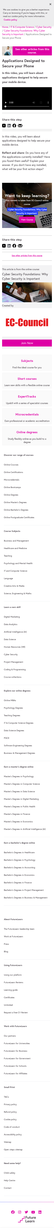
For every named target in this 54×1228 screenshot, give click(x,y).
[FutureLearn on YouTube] (33, 1212)
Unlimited (8, 1005)
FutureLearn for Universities (17, 1043)
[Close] (50, 4)
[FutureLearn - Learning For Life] (27, 1219)
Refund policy (10, 1112)
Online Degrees (11, 494)
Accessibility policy (13, 1134)
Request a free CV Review (16, 1012)
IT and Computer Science (15, 571)
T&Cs (6, 1096)
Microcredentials (11, 479)
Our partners (10, 1036)
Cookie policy (10, 1119)
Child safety (9, 1173)
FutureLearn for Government (17, 1058)
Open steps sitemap (13, 1149)
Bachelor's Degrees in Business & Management (25, 897)
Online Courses (11, 464)
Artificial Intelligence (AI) (15, 631)
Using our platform (13, 975)
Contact (7, 1188)
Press (6, 944)
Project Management (13, 662)
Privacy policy (10, 1104)
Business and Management (16, 540)
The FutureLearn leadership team (19, 929)
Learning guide (11, 990)
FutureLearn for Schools (15, 1066)
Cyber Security (43, 26)
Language (8, 578)
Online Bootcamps (12, 487)
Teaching (8, 555)
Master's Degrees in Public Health (19, 806)
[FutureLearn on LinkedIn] (39, 1212)
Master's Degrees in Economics (18, 821)
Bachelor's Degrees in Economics (19, 875)
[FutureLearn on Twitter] (26, 1212)
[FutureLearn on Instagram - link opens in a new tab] (19, 1212)
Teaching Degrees (12, 715)
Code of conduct (12, 1127)
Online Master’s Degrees (15, 502)
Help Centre (9, 1180)
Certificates (9, 997)
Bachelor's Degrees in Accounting (19, 867)
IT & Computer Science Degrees (18, 723)
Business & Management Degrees (19, 753)
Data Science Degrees (14, 730)
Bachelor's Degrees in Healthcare (19, 852)
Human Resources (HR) (14, 647)
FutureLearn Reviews (13, 982)
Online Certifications (13, 472)
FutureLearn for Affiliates (15, 1073)
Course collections (12, 677)
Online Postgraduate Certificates (19, 517)
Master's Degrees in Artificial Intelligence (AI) (25, 829)
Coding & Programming (15, 669)
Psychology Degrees (13, 708)
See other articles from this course (27, 255)
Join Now (27, 343)
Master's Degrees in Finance (17, 814)
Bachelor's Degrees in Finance (18, 882)
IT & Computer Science (22, 26)
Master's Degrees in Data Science (19, 791)
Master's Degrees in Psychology (19, 776)
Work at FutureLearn (13, 936)
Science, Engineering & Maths (18, 593)
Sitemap (7, 1142)
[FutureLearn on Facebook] (13, 1212)
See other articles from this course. (32, 51)
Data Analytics (10, 624)
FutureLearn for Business (15, 1051)
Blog (6, 951)
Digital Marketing (12, 616)
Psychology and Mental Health (18, 563)
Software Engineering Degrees (18, 745)
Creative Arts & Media (14, 586)
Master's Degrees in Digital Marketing (21, 799)
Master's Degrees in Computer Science (22, 784)
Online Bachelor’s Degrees (16, 510)
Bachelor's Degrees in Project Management (24, 890)
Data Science (10, 639)
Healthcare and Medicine (15, 548)
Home (5, 26)
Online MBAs (10, 700)
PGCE (6, 738)
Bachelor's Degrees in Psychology (19, 860)
